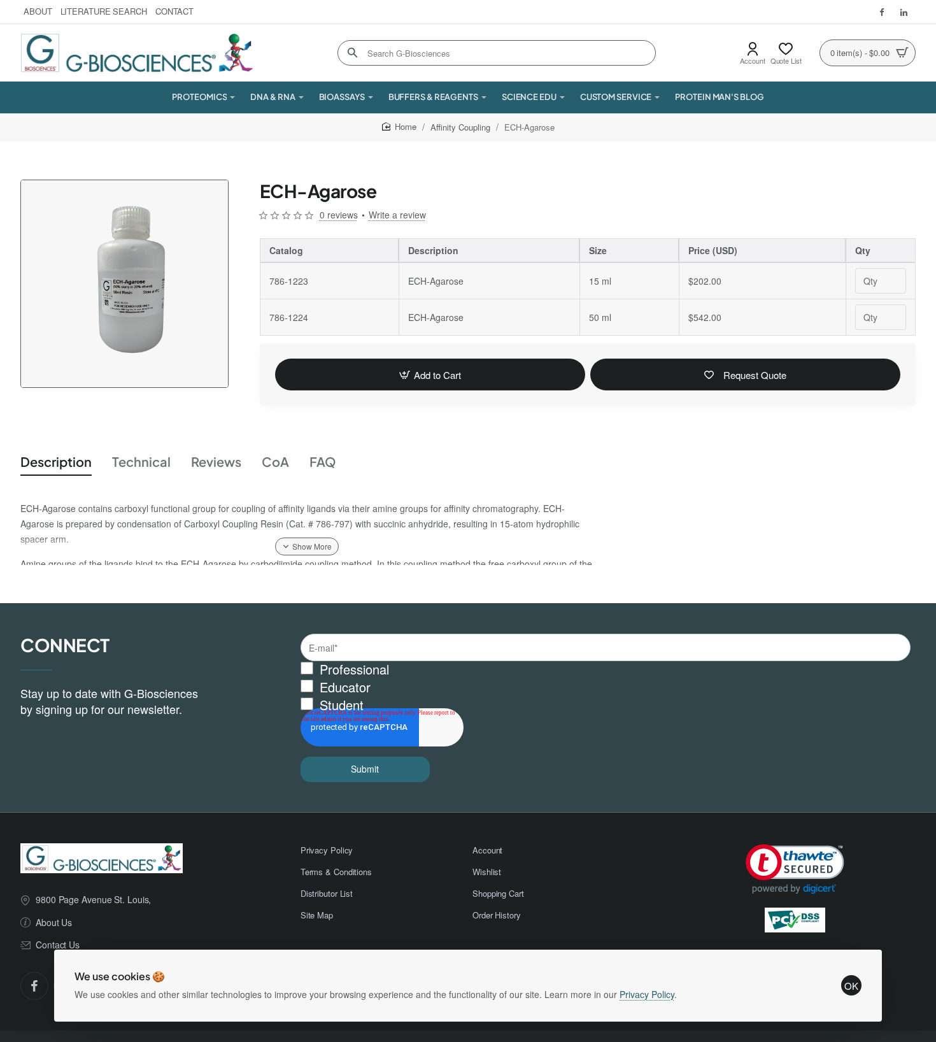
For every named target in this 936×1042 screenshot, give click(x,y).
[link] (795, 869)
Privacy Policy (647, 994)
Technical (141, 461)
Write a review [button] (397, 214)
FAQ (322, 461)
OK (851, 985)
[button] (430, 374)
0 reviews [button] (339, 214)
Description (56, 461)
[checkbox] (606, 687)
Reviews (216, 461)
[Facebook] (34, 986)
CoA (275, 461)
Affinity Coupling (460, 127)
